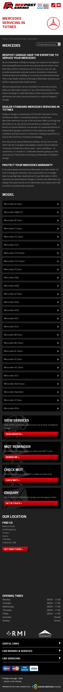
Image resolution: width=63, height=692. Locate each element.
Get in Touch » (14, 503)
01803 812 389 (9, 542)
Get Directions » (13, 549)
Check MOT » (13, 480)
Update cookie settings (12, 681)
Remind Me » (12, 457)
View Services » (14, 434)
